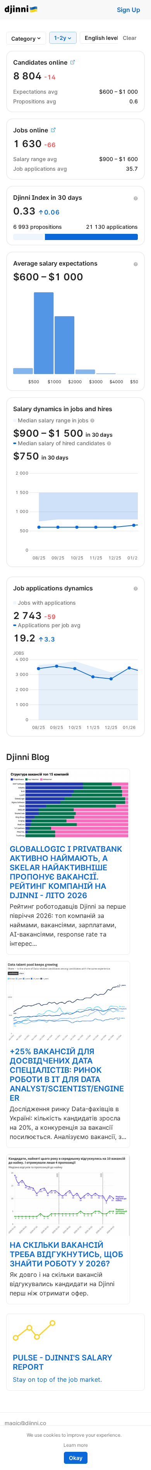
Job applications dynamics (53, 588)
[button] (136, 197)
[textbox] (23, 38)
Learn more (75, 1445)
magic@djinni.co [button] (25, 1423)
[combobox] (23, 38)
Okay (75, 1458)
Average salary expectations (55, 263)
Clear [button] (130, 37)
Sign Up (128, 10)
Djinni (21, 10)
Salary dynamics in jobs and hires (62, 409)
